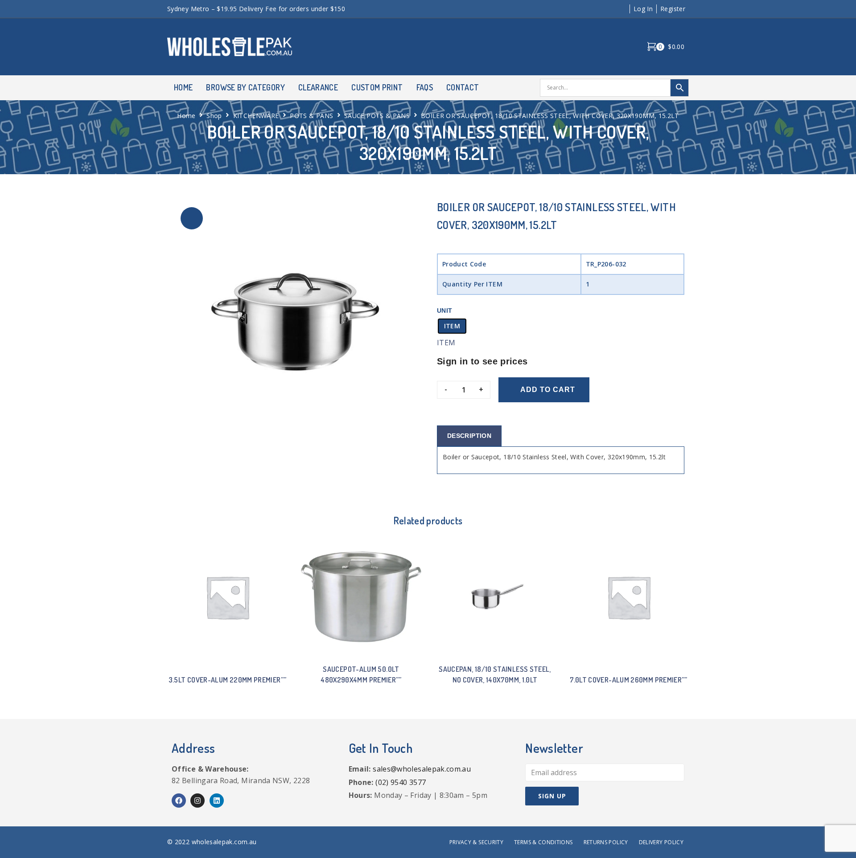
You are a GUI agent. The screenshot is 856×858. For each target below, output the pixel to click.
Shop (214, 115)
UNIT (444, 310)
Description (469, 435)
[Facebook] (179, 800)
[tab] (469, 435)
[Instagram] (197, 800)
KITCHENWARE (256, 115)
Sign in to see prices (482, 361)
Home (186, 115)
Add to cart (547, 389)
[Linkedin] (217, 800)
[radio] (452, 326)
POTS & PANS (311, 115)
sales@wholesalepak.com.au (422, 769)
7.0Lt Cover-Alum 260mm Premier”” (628, 679)
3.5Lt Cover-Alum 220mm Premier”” (228, 679)
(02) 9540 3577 (400, 782)
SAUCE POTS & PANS (377, 115)
